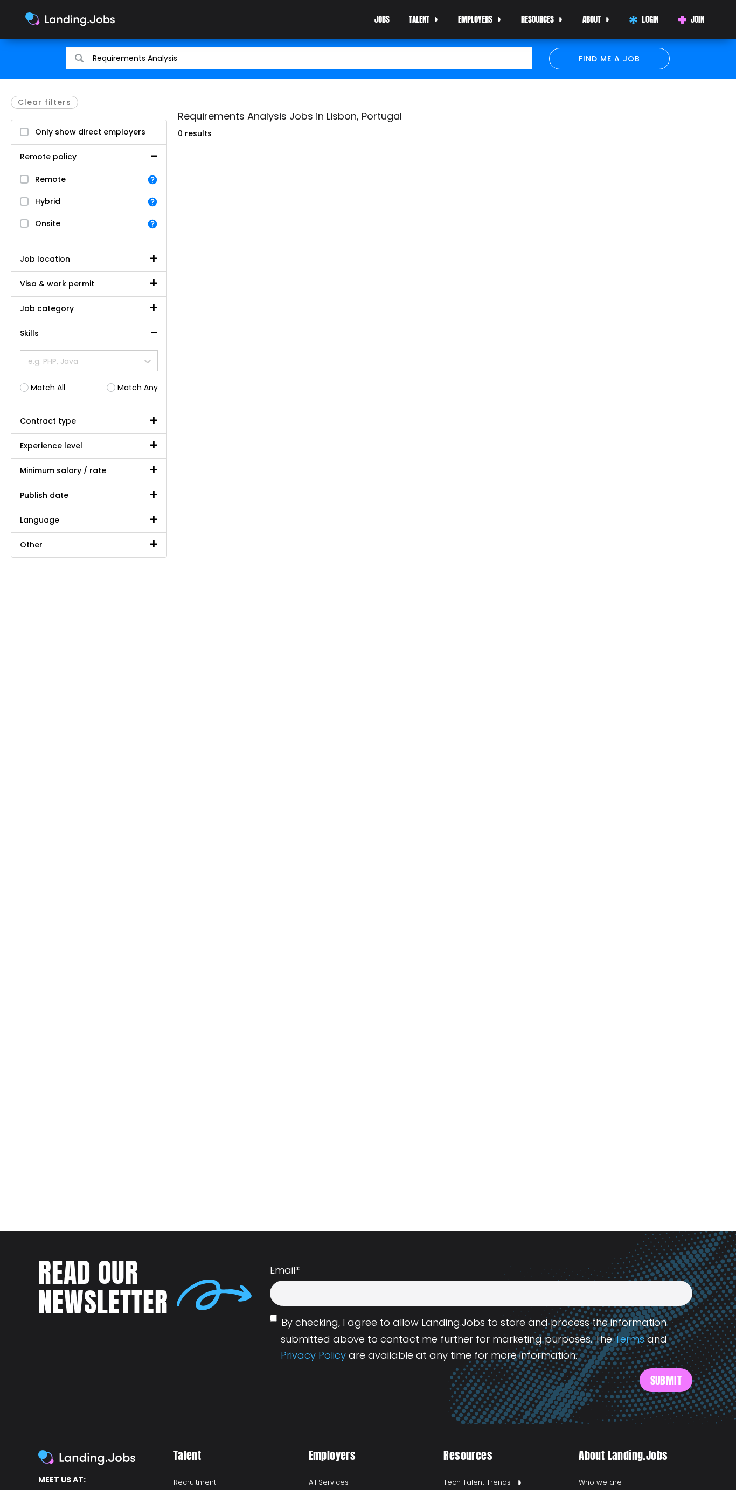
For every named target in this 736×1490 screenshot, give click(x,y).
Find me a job (609, 58)
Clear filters (44, 102)
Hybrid (47, 201)
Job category (47, 308)
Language (39, 520)
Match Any (137, 387)
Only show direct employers (90, 131)
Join (697, 19)
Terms (629, 1339)
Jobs (382, 19)
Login (650, 19)
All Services (329, 1482)
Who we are (600, 1482)
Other (31, 544)
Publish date (44, 495)
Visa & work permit (57, 283)
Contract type (48, 421)
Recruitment (194, 1482)
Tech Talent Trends (477, 1482)
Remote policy (48, 156)
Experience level (51, 445)
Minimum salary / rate (63, 470)
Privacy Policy (313, 1355)
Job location (45, 259)
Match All (48, 387)
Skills (29, 333)
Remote (50, 179)
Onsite (47, 223)
